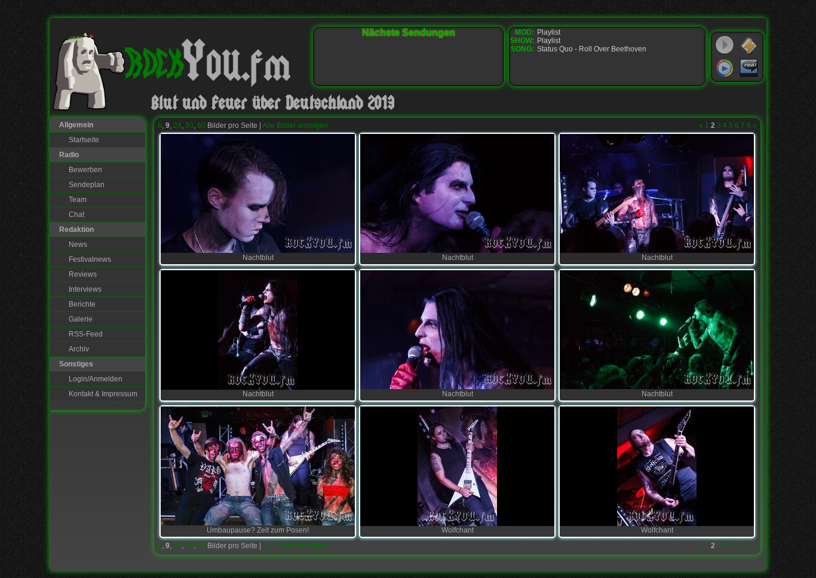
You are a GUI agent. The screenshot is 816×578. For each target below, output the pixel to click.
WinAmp (749, 45)
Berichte (82, 304)
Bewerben (85, 170)
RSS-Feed (86, 334)
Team (78, 199)
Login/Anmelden (95, 379)
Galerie (81, 319)
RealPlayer (749, 68)
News (78, 244)
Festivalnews (90, 259)
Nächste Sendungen (408, 32)
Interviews (85, 289)
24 (177, 125)
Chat (76, 214)
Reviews (83, 274)
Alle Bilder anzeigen (295, 125)
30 (189, 125)
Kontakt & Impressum (103, 394)
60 (201, 125)
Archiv (79, 349)
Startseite (84, 140)
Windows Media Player (724, 68)
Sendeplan (87, 185)
